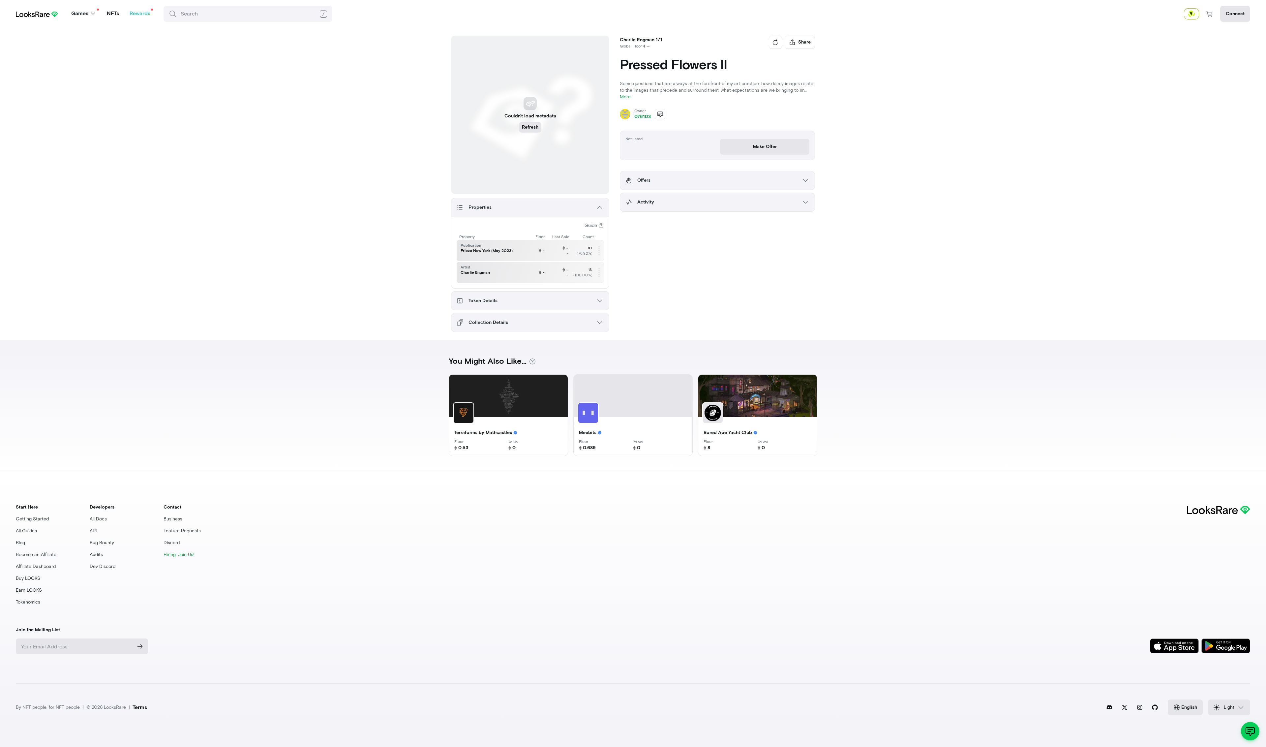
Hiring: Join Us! (179, 554)
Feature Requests (182, 531)
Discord (172, 542)
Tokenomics (28, 602)
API (93, 531)
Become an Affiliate (36, 554)
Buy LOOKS (28, 578)
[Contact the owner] (660, 114)
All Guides (26, 531)
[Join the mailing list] (140, 646)
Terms (140, 707)
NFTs (113, 13)
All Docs (98, 519)
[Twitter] (1124, 707)
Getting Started (32, 519)
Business (173, 519)
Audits (96, 554)
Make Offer (765, 146)
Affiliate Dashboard (36, 566)
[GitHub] (1154, 707)
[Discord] (1109, 707)
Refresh (530, 127)
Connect (1235, 13)
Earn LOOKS (29, 590)
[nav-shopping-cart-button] (1210, 14)
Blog (20, 542)
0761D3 (642, 116)
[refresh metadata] (775, 42)
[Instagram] (1139, 707)
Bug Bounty (102, 542)
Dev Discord (102, 566)
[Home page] (37, 14)
